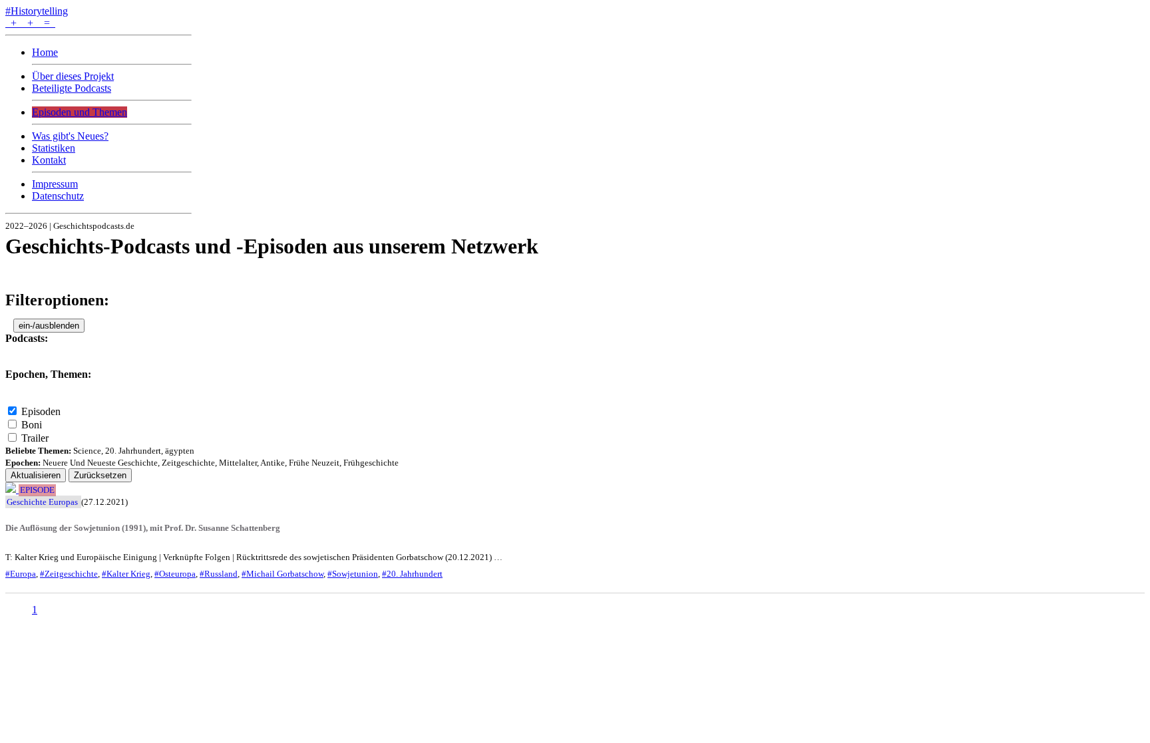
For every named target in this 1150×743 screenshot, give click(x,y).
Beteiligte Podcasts (71, 88)
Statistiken (53, 148)
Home (45, 52)
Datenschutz (58, 196)
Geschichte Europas (42, 502)
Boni (31, 424)
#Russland (219, 574)
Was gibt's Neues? (70, 136)
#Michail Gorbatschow (282, 574)
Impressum (55, 184)
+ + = (30, 23)
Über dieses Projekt (73, 76)
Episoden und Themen (79, 112)
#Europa (20, 574)
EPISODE (37, 490)
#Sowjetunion (352, 574)
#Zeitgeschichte (69, 574)
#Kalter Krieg (126, 574)
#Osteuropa (175, 574)
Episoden (41, 411)
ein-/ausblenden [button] (49, 326)
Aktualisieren (36, 475)
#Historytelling (36, 11)
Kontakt (49, 160)
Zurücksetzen (100, 475)
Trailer (35, 438)
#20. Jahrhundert (412, 574)
